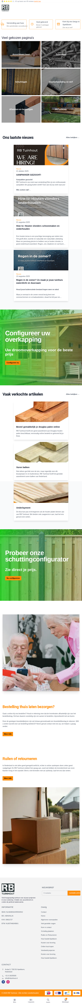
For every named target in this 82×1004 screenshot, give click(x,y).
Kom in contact (46, 927)
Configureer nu (13, 363)
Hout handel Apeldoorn (49, 939)
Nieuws (18, 169)
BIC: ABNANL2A (7, 916)
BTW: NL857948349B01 (10, 923)
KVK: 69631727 (7, 920)
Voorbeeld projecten (48, 950)
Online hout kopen (47, 946)
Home (43, 916)
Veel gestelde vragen (48, 923)
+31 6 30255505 (10, 976)
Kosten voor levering (48, 943)
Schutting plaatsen (47, 931)
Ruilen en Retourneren (49, 935)
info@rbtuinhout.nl (11, 978)
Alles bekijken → (72, 137)
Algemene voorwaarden (49, 920)
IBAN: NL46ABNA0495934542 (12, 912)
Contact (43, 912)
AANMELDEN (74, 893)
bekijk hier (37, 1)
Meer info (8, 734)
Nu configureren (13, 578)
